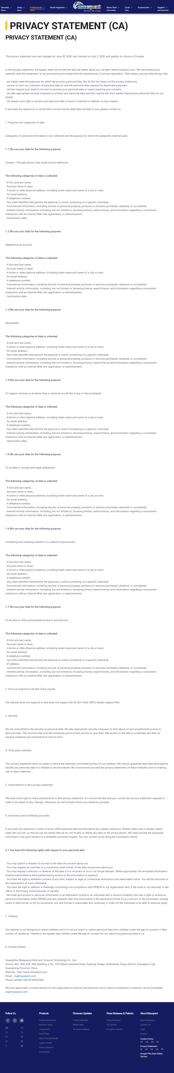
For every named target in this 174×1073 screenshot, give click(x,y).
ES (6, 1032)
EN (6, 1028)
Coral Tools (44, 1034)
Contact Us (145, 1025)
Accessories (44, 1052)
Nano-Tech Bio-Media (48, 1038)
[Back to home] (87, 6)
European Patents (114, 1029)
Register (144, 1034)
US (147, 1042)
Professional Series (47, 1020)
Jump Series (44, 1029)
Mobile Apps (78, 1025)
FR (6, 1041)
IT (6, 1046)
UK (141, 1042)
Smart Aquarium (46, 1047)
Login (142, 1029)
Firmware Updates (81, 1029)
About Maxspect (147, 1020)
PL (22, 1032)
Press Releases (114, 1020)
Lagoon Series (45, 1043)
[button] (6, 8)
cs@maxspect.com (25, 976)
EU (157, 1042)
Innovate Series (46, 1025)
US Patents (112, 1025)
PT (6, 1037)
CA (152, 1042)
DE (22, 1028)
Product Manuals (80, 1020)
